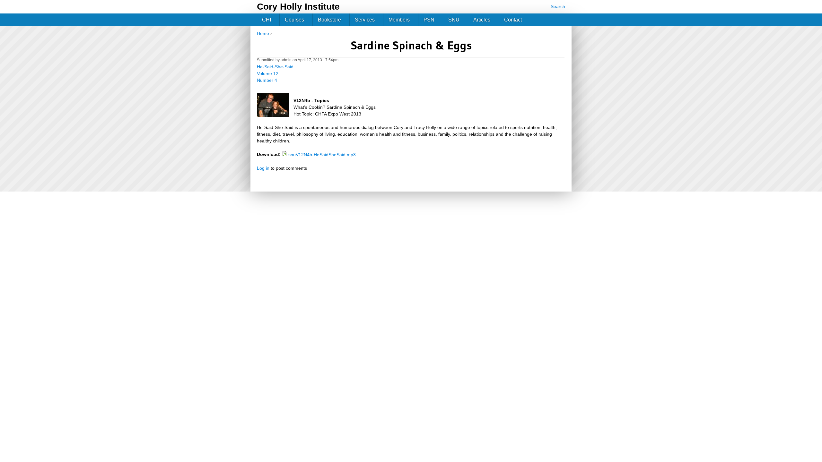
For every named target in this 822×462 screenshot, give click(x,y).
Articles (481, 19)
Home (263, 33)
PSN (429, 19)
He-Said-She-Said (275, 66)
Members (399, 19)
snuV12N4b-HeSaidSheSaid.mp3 (322, 154)
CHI (266, 19)
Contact (513, 19)
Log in (263, 168)
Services (365, 19)
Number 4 (267, 80)
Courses (294, 19)
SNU (453, 19)
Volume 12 (267, 73)
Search (558, 6)
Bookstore (329, 19)
